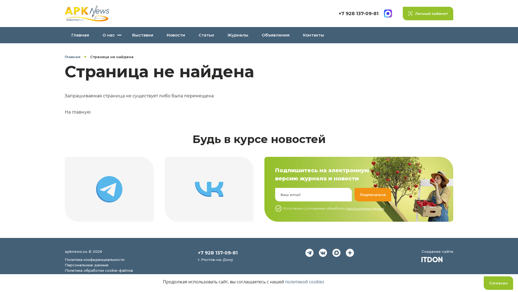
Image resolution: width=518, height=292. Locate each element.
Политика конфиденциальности (94, 259)
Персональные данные (86, 265)
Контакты (313, 35)
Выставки (142, 35)
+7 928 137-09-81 (359, 13)
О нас (109, 35)
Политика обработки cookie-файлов (99, 270)
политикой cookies (304, 282)
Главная (80, 35)
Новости (176, 35)
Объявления (275, 35)
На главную (78, 112)
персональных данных (365, 208)
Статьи (206, 35)
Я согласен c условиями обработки (333, 208)
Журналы (237, 35)
